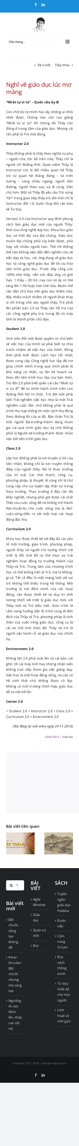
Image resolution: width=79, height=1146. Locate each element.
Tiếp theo (62, 65)
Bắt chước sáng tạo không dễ (13, 933)
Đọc (36, 945)
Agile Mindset (39, 902)
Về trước (44, 65)
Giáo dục (67, 737)
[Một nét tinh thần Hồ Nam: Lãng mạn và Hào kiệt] (58, 834)
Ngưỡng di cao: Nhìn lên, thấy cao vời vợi (15, 1014)
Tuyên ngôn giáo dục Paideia (64, 902)
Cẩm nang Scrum (62, 941)
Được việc (61, 923)
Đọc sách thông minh (62, 965)
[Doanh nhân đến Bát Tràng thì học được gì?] (20, 834)
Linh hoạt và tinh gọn (63, 1015)
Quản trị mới (39, 933)
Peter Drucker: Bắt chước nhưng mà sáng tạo (15, 974)
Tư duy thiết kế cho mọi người (63, 991)
